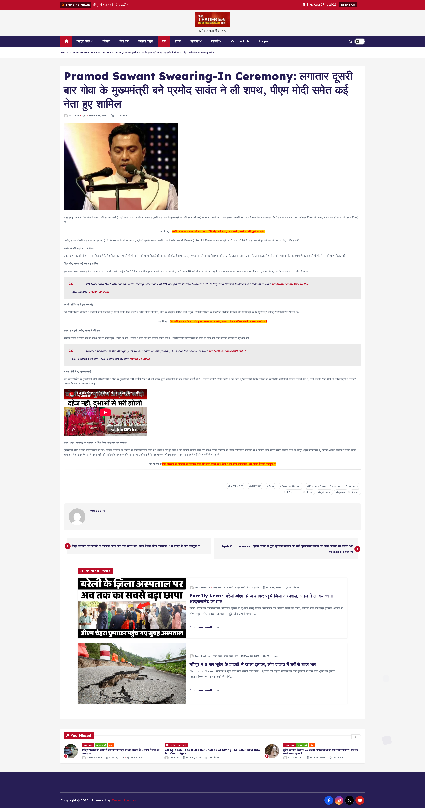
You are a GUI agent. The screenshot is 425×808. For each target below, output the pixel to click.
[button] (355, 736)
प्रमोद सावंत (325, 492)
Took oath (295, 492)
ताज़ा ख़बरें (228, 587)
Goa (271, 486)
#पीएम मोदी (256, 486)
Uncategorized (75, 745)
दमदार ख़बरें (83, 41)
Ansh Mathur (202, 587)
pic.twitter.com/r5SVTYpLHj (227, 351)
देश (164, 41)
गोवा (310, 492)
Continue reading (203, 627)
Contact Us (240, 41)
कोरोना (106, 41)
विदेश (178, 41)
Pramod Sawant (292, 486)
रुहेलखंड (255, 587)
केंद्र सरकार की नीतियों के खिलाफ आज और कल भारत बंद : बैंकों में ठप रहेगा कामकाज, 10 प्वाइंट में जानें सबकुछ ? (219, 464)
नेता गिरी (124, 41)
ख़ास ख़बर (217, 587)
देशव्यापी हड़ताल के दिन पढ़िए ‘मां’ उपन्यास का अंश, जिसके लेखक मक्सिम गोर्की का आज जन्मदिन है (218, 321)
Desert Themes (124, 800)
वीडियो (215, 41)
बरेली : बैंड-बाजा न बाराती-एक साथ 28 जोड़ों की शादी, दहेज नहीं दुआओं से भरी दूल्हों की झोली (218, 231)
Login (263, 41)
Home (64, 52)
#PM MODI (236, 486)
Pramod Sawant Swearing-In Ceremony (333, 486)
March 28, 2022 (99, 291)
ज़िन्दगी (195, 41)
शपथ (356, 492)
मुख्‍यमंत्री (342, 492)
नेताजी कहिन (145, 41)
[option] (112, 751)
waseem (74, 115)
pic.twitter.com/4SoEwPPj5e (290, 284)
